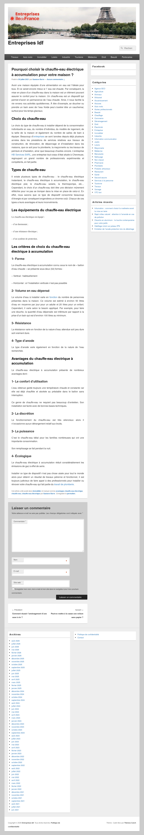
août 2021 (16, 803)
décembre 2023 (18, 723)
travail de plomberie (64, 484)
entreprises (38, 136)
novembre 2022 (18, 759)
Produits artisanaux (102, 168)
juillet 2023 (16, 738)
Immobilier (42, 57)
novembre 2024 (18, 694)
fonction (53, 297)
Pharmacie (98, 162)
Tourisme (79, 57)
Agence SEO (99, 88)
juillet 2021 (16, 806)
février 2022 (16, 786)
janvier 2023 (16, 753)
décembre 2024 (18, 691)
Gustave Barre (38, 79)
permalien (71, 493)
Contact (80, 637)
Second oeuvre (100, 177)
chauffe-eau (16, 493)
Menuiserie (98, 154)
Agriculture (98, 91)
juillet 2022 (16, 771)
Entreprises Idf (25, 42)
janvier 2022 (16, 789)
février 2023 (16, 750)
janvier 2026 (16, 655)
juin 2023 (15, 741)
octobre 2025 (17, 664)
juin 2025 (15, 673)
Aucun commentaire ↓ (56, 79)
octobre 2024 (17, 697)
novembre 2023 (18, 726)
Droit (104, 57)
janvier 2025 (16, 688)
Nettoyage (98, 156)
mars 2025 (16, 682)
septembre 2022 (18, 765)
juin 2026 (15, 646)
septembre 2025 (18, 667)
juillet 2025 (16, 670)
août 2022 (16, 768)
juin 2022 (15, 774)
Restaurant (98, 171)
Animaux (98, 94)
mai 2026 (15, 649)
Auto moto (27, 57)
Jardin (96, 142)
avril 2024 (15, 714)
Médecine (92, 57)
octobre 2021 (17, 798)
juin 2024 (15, 709)
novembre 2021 (18, 795)
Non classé (99, 159)
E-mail (16, 571)
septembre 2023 (18, 732)
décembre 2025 (18, 658)
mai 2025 (15, 676)
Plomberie (98, 165)
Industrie (66, 57)
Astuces (97, 103)
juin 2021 (15, 809)
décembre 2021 (18, 792)
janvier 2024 (16, 721)
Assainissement (101, 100)
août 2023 (16, 735)
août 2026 (16, 640)
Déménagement (100, 121)
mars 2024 (16, 717)
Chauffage (98, 115)
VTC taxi (98, 192)
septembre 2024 (18, 700)
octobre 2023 (17, 729)
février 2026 (16, 652)
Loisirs (54, 57)
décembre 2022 (18, 756)
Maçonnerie (99, 148)
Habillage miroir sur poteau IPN (107, 226)
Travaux (14, 57)
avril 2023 (15, 747)
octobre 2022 (17, 762)
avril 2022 (15, 780)
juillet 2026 (16, 643)
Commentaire (20, 521)
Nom (15, 559)
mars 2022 (16, 783)
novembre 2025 (18, 661)
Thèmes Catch (130, 822)
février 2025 (16, 685)
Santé (96, 174)
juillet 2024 (16, 706)
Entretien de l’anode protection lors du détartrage (114, 229)
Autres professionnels (103, 109)
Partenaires (127, 57)
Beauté (114, 57)
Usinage (97, 189)
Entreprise (98, 130)
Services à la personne (103, 180)
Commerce (98, 118)
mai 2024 (15, 712)
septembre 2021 (18, 801)
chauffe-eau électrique (31, 493)
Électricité (98, 127)
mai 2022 (15, 777)
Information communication (105, 139)
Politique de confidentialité (88, 634)
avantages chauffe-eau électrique (69, 491)
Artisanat (98, 97)
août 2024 (16, 703)
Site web (17, 582)
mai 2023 (15, 744)
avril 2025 (15, 679)
